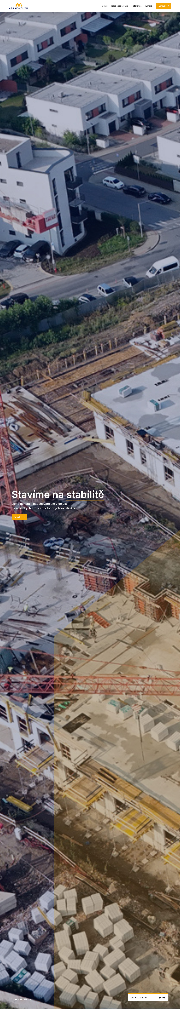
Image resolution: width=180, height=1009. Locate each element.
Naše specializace (119, 6)
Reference (136, 6)
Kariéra (148, 6)
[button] (160, 997)
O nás (104, 6)
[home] (19, 6)
